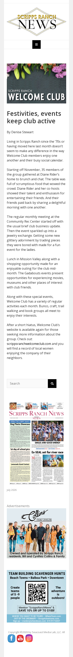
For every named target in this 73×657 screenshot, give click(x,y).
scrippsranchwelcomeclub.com (29, 344)
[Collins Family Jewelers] (36, 533)
